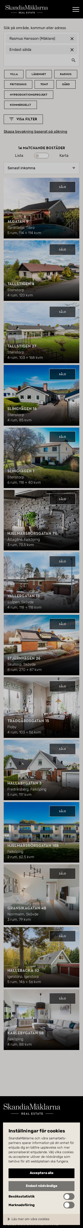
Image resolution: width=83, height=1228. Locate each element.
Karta (63, 156)
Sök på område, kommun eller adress (35, 28)
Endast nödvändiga (41, 1186)
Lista (19, 156)
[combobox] (41, 60)
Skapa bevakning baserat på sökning (35, 132)
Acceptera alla (41, 1173)
